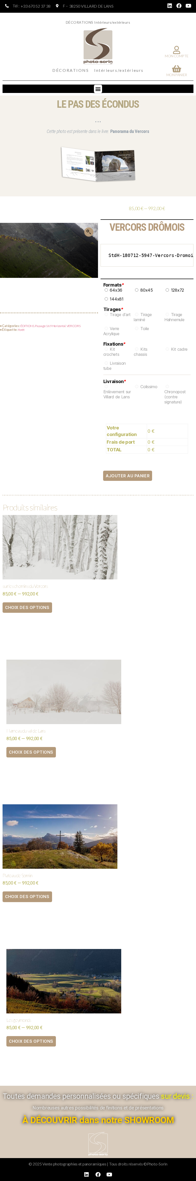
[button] (98, 88)
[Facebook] (178, 5)
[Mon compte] (177, 50)
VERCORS (74, 326)
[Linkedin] (169, 5)
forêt (21, 330)
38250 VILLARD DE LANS (91, 6)
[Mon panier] (177, 69)
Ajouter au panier (128, 475)
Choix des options (27, 607)
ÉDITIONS (27, 326)
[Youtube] (188, 5)
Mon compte (176, 56)
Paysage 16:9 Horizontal (50, 326)
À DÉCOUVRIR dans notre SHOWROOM (98, 1120)
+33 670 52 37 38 (36, 6)
